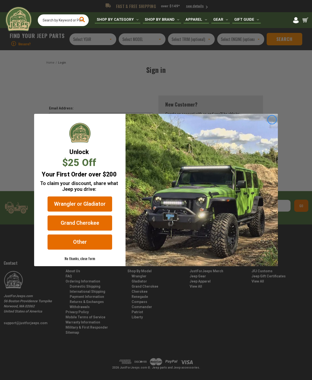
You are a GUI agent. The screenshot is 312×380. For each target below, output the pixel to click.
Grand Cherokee (80, 223)
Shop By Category (115, 19)
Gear (218, 19)
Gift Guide (244, 19)
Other (80, 242)
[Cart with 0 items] (305, 20)
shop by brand (160, 19)
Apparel (193, 19)
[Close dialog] (272, 120)
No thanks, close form (80, 258)
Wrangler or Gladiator (80, 204)
